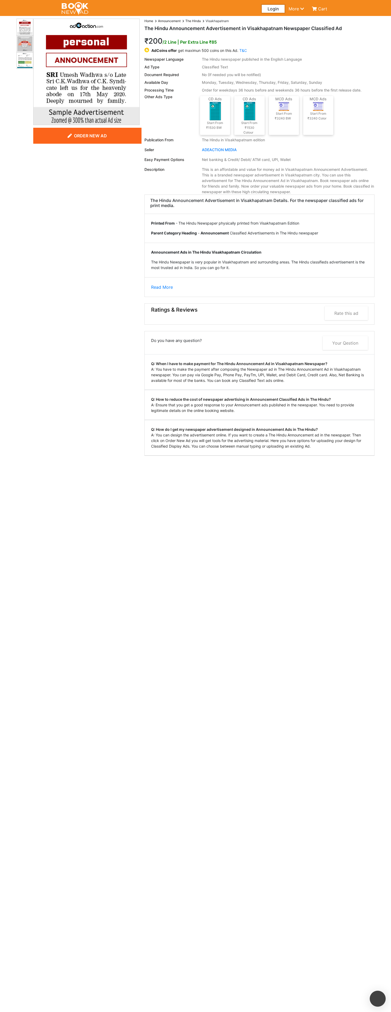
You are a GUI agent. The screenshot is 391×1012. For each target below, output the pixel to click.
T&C (243, 50)
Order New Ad (90, 135)
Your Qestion (345, 343)
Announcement (169, 21)
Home (148, 21)
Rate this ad (346, 313)
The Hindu (193, 21)
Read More (162, 287)
